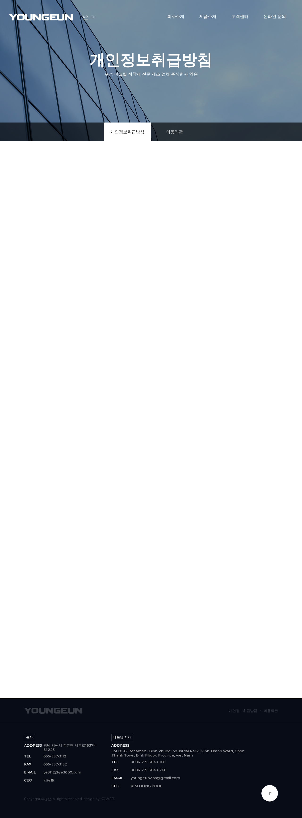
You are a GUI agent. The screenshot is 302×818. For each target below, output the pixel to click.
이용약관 (174, 132)
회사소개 (175, 16)
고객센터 (239, 16)
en (93, 17)
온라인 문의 (275, 16)
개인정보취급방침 (127, 132)
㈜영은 (41, 17)
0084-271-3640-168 (148, 762)
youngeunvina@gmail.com (155, 778)
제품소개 (207, 16)
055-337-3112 (54, 756)
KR (85, 17)
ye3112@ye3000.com (62, 772)
